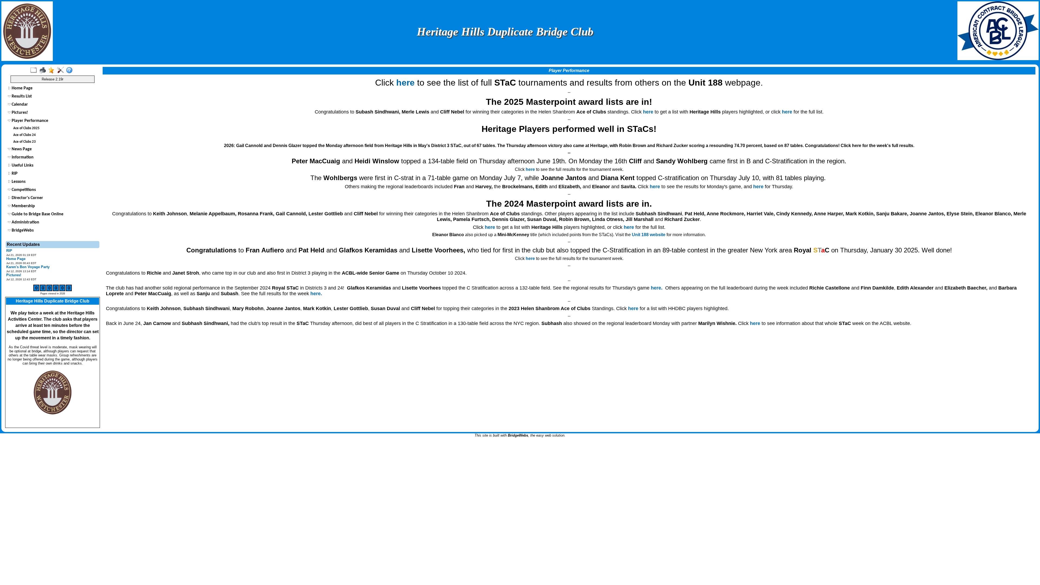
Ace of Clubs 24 (24, 135)
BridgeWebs (22, 230)
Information (22, 157)
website (648, 234)
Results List (21, 96)
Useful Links (22, 165)
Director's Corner (27, 198)
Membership (23, 206)
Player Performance (29, 121)
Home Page (21, 88)
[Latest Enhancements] (52, 70)
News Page (21, 149)
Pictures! (19, 112)
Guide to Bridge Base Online (37, 214)
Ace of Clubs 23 (24, 142)
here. (656, 288)
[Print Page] (43, 70)
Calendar (19, 104)
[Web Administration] (61, 70)
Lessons (18, 182)
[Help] (70, 70)
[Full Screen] (34, 70)
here (405, 82)
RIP (14, 173)
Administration (25, 222)
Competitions (23, 190)
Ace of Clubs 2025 (26, 128)
